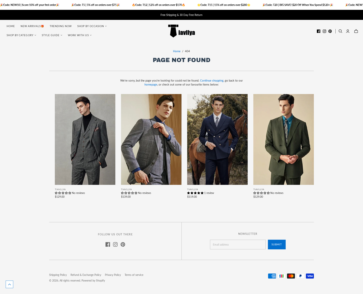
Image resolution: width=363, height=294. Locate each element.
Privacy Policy (113, 274)
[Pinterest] (330, 31)
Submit (276, 244)
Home (11, 26)
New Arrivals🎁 (32, 26)
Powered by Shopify (93, 280)
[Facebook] (318, 31)
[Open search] (340, 31)
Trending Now (61, 26)
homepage (150, 84)
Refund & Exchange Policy (86, 274)
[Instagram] (324, 31)
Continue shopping (211, 80)
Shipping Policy (58, 274)
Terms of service (134, 274)
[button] (9, 284)
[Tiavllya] (181, 31)
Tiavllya (60, 189)
